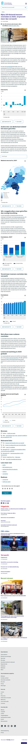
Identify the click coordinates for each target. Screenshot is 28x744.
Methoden (3, 667)
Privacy (2, 683)
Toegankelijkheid (4, 715)
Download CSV (7, 121)
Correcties (3, 703)
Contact (2, 692)
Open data (3, 658)
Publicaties (17, 457)
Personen (3, 681)
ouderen (4, 471)
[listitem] (1, 503)
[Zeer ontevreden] (3, 488)
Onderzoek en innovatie (6, 697)
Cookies (2, 713)
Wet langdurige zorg (20, 217)
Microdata (3, 660)
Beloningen (3, 685)
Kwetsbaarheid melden (6, 717)
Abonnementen (4, 721)
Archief (2, 719)
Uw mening (24, 743)
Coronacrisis (5, 479)
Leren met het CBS (4, 701)
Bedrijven (3, 676)
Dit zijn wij (3, 695)
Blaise (2, 669)
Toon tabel (19, 121)
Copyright (3, 711)
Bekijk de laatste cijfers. (13, 25)
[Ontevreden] (5, 488)
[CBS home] (6, 3)
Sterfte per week (11, 433)
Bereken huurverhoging (6, 656)
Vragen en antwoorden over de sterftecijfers (15, 445)
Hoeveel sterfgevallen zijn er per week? (14, 443)
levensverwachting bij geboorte (10, 469)
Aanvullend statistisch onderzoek (8, 662)
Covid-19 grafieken (10, 447)
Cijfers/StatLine (4, 654)
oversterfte (9, 66)
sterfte (4, 465)
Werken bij (3, 699)
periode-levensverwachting (11, 357)
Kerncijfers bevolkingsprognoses (13, 459)
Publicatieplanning (5, 730)
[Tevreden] (10, 488)
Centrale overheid (4, 678)
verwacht (16, 63)
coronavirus (5, 473)
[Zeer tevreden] (12, 488)
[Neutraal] (7, 488)
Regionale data (4, 664)
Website (2, 709)
